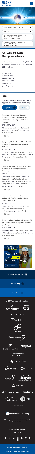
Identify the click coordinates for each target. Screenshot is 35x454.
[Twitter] (9, 438)
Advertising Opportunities (17, 429)
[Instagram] (17, 438)
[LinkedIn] (13, 438)
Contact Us (17, 432)
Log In (23, 108)
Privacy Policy (9, 451)
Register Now (8, 108)
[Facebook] (5, 438)
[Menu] (31, 3)
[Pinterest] (26, 438)
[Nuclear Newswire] (30, 438)
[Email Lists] (17, 440)
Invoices (23, 451)
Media (28, 451)
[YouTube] (21, 438)
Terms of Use (17, 451)
